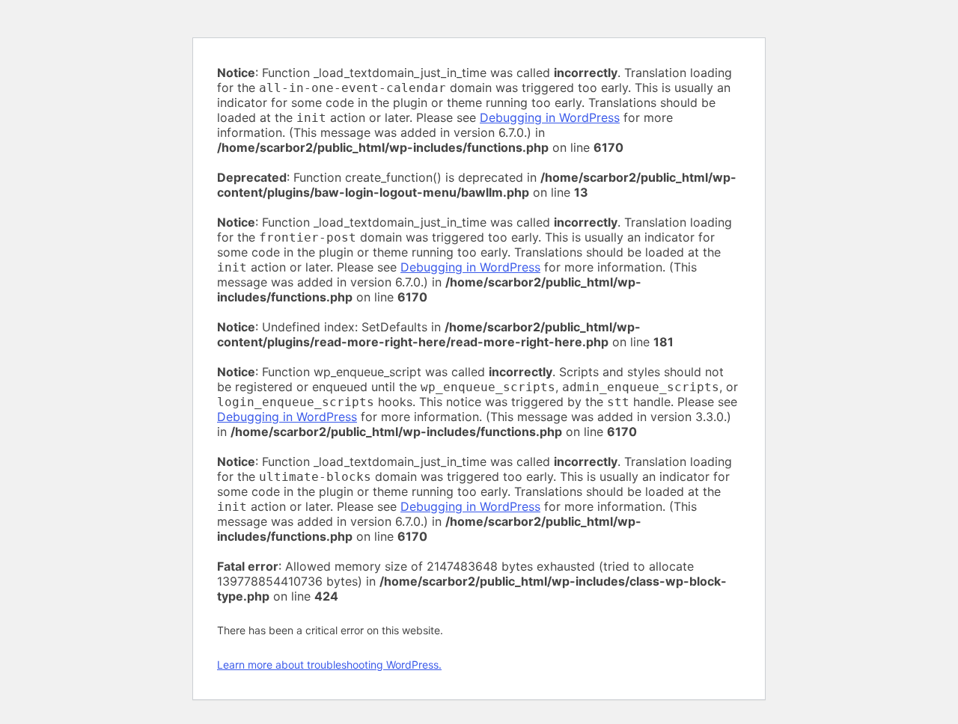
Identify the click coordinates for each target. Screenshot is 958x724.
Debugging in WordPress (550, 117)
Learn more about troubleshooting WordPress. (329, 664)
